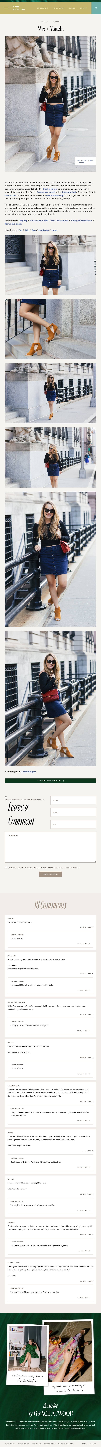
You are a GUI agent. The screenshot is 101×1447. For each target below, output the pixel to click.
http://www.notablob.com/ (19, 1052)
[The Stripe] (18, 8)
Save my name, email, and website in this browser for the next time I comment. (44, 867)
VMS (90, 1443)
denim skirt (10, 195)
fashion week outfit (46, 192)
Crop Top (23, 220)
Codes (72, 8)
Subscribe (42, 8)
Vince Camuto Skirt (39, 220)
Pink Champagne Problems (19, 1145)
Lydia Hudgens (29, 771)
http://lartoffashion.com (17, 1189)
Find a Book (58, 8)
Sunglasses (43, 230)
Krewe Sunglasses (13, 224)
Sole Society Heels (59, 220)
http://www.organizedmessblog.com (23, 969)
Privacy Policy (23, 1443)
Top (78, 160)
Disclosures (36, 1443)
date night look (69, 192)
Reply (90, 927)
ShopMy (83, 8)
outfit (56, 22)
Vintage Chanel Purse (81, 220)
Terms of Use (10, 1443)
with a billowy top (55, 195)
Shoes (54, 230)
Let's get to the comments (49, 781)
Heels (81, 162)
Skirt (84, 160)
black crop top (50, 189)
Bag (91, 160)
